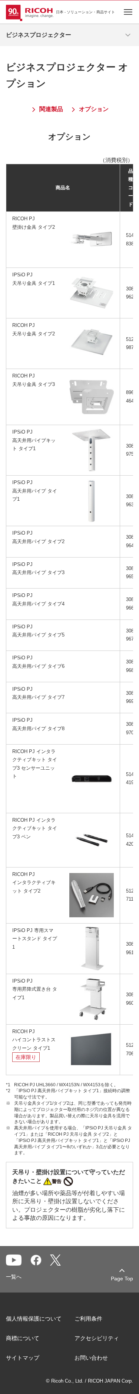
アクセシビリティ (97, 1338)
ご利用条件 (88, 1318)
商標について (22, 1338)
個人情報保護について (34, 1318)
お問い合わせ (91, 1358)
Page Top (122, 1278)
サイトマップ (22, 1358)
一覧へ (13, 1277)
